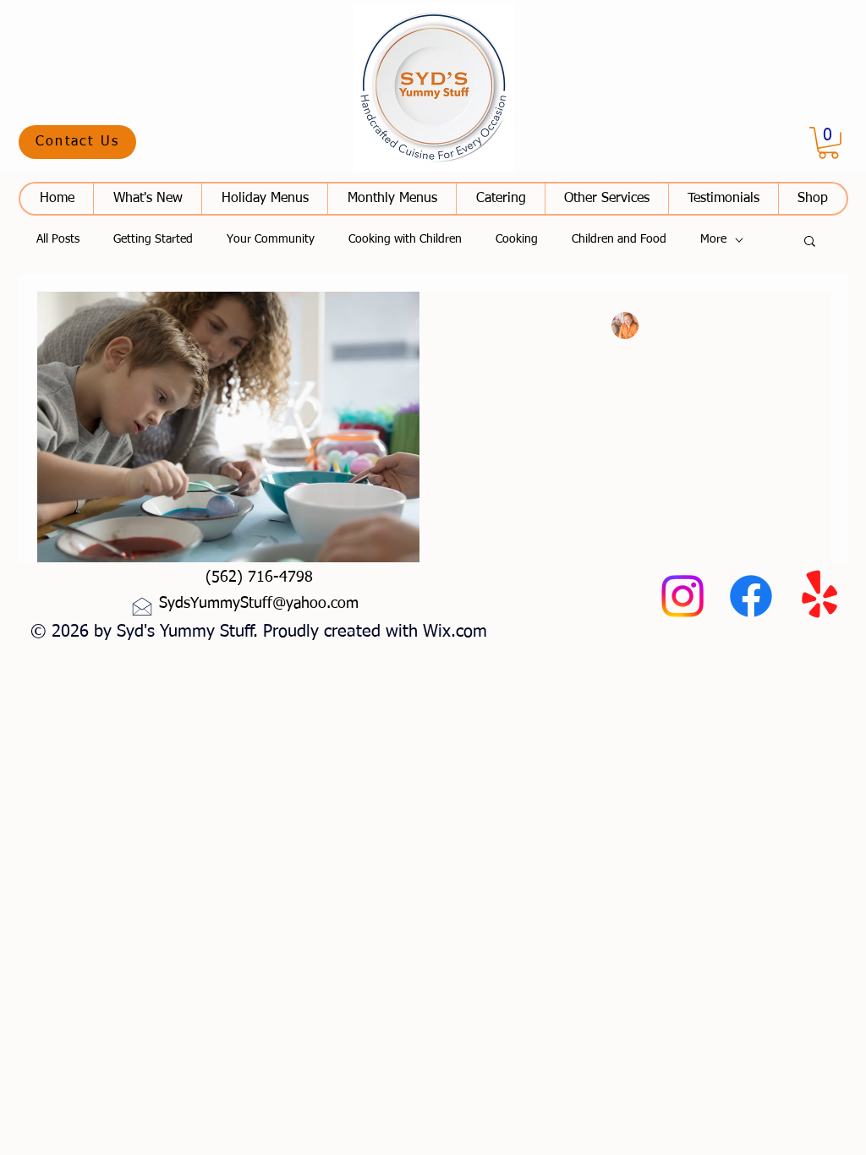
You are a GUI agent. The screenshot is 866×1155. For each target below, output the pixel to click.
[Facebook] (751, 596)
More (713, 239)
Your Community (271, 239)
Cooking (517, 239)
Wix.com (455, 631)
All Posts (57, 239)
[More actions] (797, 326)
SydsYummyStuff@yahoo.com (259, 603)
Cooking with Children (405, 239)
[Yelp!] (819, 596)
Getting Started (153, 239)
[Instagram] (682, 596)
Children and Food (619, 239)
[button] (77, 142)
